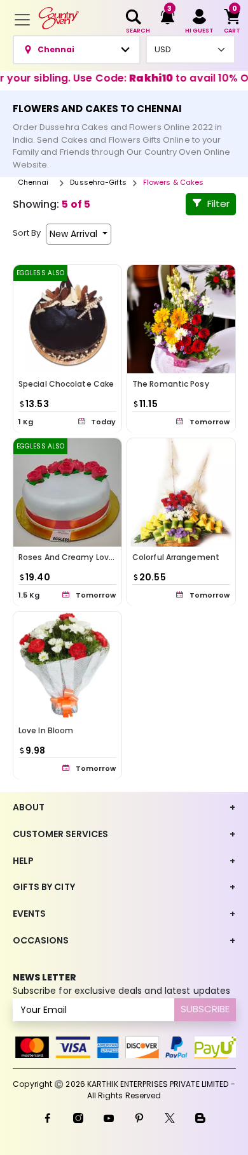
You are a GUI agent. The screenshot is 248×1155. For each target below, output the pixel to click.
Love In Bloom (45, 730)
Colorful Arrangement (175, 557)
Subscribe (205, 1008)
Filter (218, 203)
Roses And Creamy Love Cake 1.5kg (87, 557)
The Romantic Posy (170, 383)
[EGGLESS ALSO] (67, 318)
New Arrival (75, 233)
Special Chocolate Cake (66, 383)
